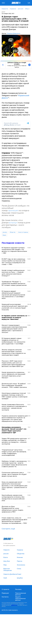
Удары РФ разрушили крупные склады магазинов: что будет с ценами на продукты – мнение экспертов (14, 441)
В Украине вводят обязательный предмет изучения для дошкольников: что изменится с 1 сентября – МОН (13, 294)
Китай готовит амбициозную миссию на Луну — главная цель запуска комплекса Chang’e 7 (13, 273)
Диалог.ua (14, 605)
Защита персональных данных (20, 598)
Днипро (5, 232)
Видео (4, 235)
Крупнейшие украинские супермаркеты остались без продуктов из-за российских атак (13, 497)
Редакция (5, 593)
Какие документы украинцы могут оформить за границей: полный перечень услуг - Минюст (14, 375)
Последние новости (13, 243)
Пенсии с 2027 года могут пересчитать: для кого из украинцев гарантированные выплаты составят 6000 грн (13, 363)
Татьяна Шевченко (13, 33)
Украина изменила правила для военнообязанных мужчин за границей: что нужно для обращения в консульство (14, 418)
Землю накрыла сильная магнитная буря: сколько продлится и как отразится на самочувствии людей (14, 352)
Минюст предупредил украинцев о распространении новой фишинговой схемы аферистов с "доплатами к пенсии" (14, 328)
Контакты (5, 597)
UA (29, 3)
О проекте (5, 589)
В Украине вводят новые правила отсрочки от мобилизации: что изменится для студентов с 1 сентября (13, 341)
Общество (13, 232)
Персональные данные (20, 594)
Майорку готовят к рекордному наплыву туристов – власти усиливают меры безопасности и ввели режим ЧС (14, 463)
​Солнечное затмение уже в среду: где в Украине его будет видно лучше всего (14, 474)
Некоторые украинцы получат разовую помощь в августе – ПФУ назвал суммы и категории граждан (14, 395)
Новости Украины (23, 232)
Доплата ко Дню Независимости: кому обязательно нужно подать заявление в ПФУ (12, 509)
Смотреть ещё (8, 529)
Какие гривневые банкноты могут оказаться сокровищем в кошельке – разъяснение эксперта (14, 407)
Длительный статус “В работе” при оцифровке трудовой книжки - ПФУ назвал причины (14, 385)
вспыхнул (13, 223)
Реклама (18, 589)
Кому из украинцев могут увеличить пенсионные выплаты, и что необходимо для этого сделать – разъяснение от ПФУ (14, 485)
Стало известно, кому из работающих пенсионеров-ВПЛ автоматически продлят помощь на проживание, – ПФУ (14, 520)
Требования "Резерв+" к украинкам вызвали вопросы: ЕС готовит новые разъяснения (14, 283)
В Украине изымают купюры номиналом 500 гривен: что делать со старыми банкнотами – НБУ (14, 250)
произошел (13, 211)
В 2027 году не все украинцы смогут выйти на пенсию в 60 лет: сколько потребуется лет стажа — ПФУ (13, 261)
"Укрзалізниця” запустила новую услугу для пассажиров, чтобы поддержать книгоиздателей (14, 452)
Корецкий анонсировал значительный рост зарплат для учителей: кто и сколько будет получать (14, 307)
